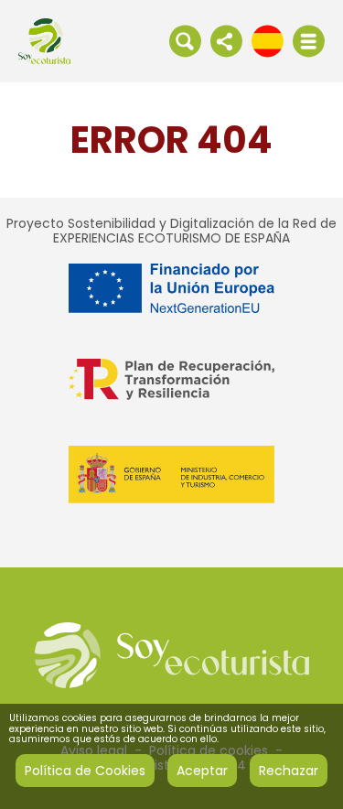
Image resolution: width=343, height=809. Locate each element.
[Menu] (309, 41)
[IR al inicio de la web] (44, 40)
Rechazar (288, 770)
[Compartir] (226, 40)
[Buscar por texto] (185, 40)
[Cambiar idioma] (268, 40)
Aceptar (202, 770)
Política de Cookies (85, 770)
